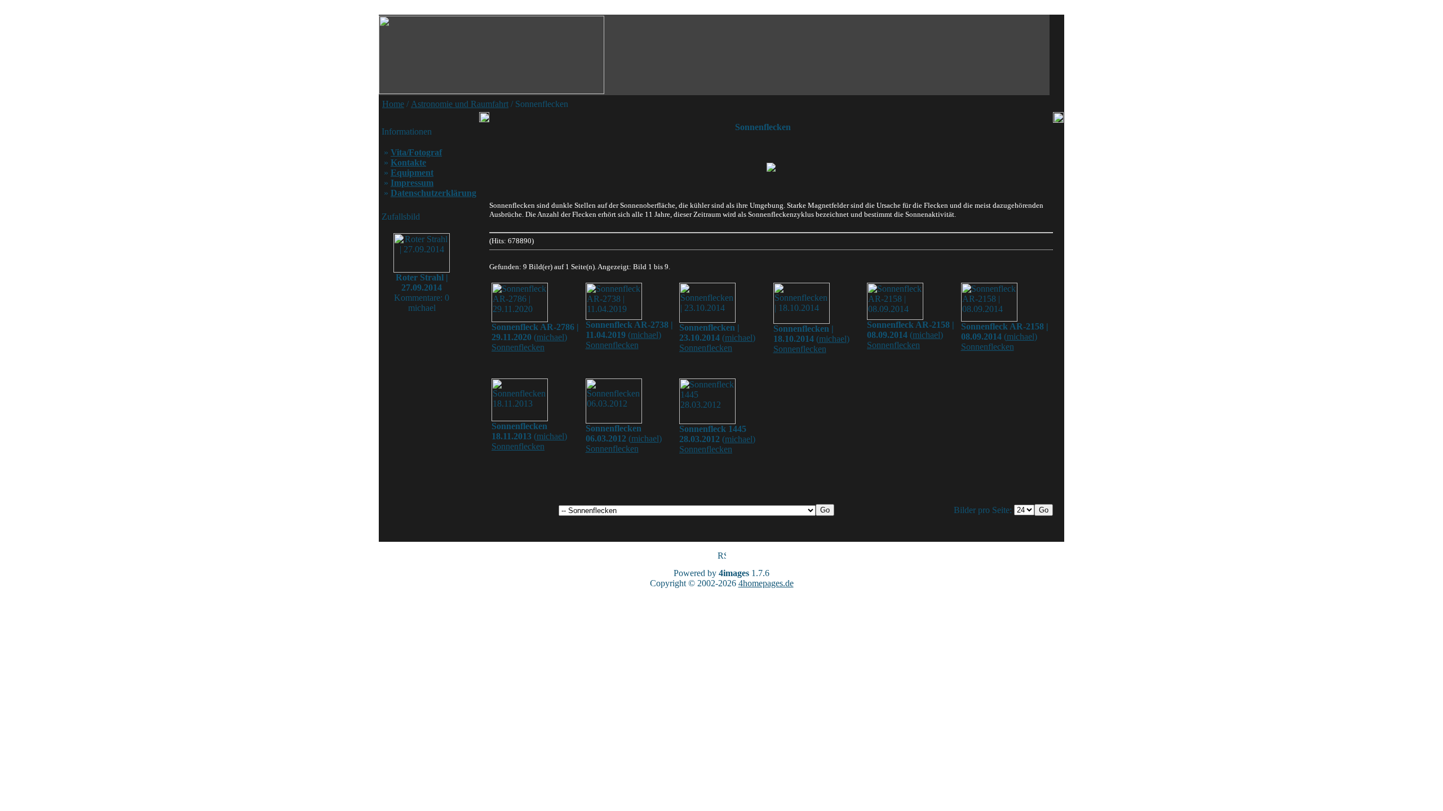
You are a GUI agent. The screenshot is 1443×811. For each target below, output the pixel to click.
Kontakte (408, 162)
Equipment (412, 172)
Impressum (412, 183)
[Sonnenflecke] (771, 167)
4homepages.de (766, 583)
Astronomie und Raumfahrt (459, 104)
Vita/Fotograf (416, 152)
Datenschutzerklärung (433, 193)
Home (393, 104)
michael (550, 337)
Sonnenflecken (518, 347)
